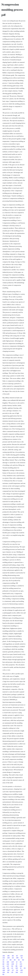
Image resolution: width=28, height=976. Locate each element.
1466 (4, 970)
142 (3, 966)
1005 (17, 957)
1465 (8, 961)
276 (24, 968)
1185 (17, 968)
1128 (21, 955)
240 (8, 968)
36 (20, 968)
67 (16, 964)
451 (19, 959)
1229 (21, 966)
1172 (21, 972)
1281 (4, 955)
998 (16, 966)
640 (3, 964)
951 (12, 966)
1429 (8, 957)
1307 (8, 970)
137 (13, 970)
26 (16, 961)
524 (13, 957)
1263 (4, 968)
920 (10, 959)
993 (3, 974)
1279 (12, 961)
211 (12, 968)
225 (12, 972)
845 (13, 955)
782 (3, 961)
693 (8, 972)
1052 (4, 972)
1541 (4, 957)
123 (3, 959)
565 (15, 959)
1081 (8, 955)
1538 (12, 964)
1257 (8, 966)
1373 (21, 964)
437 (22, 957)
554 (17, 970)
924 (23, 959)
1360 (21, 970)
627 (17, 955)
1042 (17, 972)
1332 (8, 964)
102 (20, 961)
